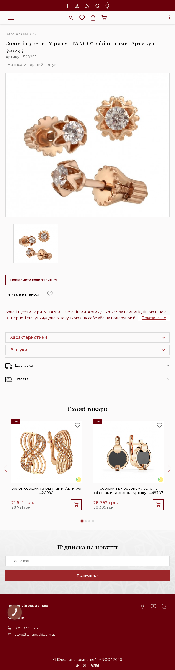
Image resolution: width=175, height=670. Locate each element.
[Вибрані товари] (82, 17)
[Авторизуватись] (93, 17)
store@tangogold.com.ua (35, 634)
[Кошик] (103, 17)
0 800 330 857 (27, 628)
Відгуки (18, 349)
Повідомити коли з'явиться (33, 280)
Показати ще (154, 318)
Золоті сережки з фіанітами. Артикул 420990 (46, 490)
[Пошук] (71, 17)
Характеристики (28, 337)
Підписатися (87, 575)
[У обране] (50, 294)
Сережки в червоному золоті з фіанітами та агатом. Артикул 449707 (128, 490)
